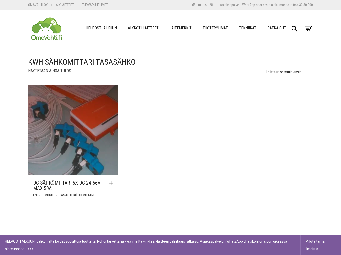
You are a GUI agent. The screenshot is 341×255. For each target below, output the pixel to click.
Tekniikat (247, 28)
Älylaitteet (65, 5)
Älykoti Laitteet (143, 28)
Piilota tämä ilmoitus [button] (315, 245)
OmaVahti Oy (38, 5)
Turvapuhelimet (95, 5)
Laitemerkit (181, 28)
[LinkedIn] (211, 5)
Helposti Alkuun (101, 28)
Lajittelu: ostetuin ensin (283, 72)
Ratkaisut (276, 28)
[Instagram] (193, 5)
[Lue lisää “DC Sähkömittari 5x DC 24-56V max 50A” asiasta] (112, 183)
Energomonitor (45, 195)
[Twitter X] (205, 5)
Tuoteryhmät (215, 28)
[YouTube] (199, 5)
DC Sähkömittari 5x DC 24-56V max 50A (66, 185)
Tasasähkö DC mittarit (77, 195)
